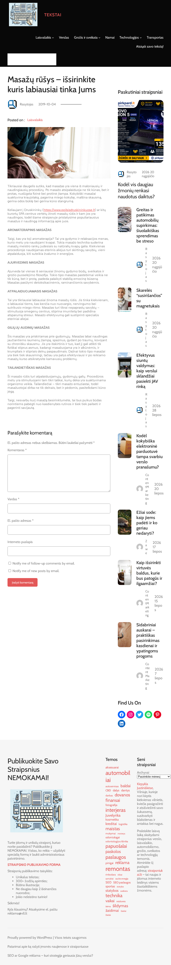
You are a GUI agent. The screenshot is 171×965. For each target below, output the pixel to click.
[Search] (51, 59)
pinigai (109, 863)
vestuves (121, 901)
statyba (120, 886)
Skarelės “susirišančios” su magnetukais (149, 298)
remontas (118, 868)
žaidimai (112, 910)
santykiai (109, 878)
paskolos (113, 851)
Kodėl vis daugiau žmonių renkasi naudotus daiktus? (136, 190)
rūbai (120, 874)
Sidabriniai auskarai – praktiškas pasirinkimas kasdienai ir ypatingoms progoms (148, 640)
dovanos (122, 794)
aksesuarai (112, 767)
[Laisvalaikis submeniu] (53, 38)
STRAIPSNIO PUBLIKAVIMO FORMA (34, 865)
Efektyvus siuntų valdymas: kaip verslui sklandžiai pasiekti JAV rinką (147, 370)
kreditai (111, 823)
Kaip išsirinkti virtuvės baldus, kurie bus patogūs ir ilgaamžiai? (149, 573)
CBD (108, 790)
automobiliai (118, 776)
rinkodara (111, 874)
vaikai (110, 900)
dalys (116, 790)
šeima (108, 906)
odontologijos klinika (117, 841)
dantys (125, 790)
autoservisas (112, 786)
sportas (110, 886)
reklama (122, 862)
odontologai (113, 837)
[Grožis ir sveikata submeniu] (99, 38)
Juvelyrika (113, 815)
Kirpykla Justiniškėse (145, 786)
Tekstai (53, 14)
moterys (121, 833)
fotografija (111, 805)
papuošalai (116, 846)
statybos (112, 890)
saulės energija (121, 878)
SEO (108, 882)
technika (114, 895)
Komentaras (17, 450)
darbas (109, 795)
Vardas (13, 499)
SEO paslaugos (122, 882)
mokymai (111, 833)
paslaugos (116, 857)
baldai (126, 785)
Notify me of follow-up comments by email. (44, 563)
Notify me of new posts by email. (36, 571)
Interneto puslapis (20, 542)
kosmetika (112, 819)
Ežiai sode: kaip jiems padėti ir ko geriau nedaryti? (146, 523)
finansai (113, 800)
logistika (123, 824)
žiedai (108, 915)
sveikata (124, 891)
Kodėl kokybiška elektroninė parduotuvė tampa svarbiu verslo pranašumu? (149, 451)
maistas (113, 828)
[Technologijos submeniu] (141, 38)
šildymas (120, 905)
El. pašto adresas (21, 521)
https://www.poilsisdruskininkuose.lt (69, 210)
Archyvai (143, 772)
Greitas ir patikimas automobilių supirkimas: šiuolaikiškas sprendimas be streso (147, 225)
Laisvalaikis (35, 120)
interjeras (116, 810)
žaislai (123, 911)
